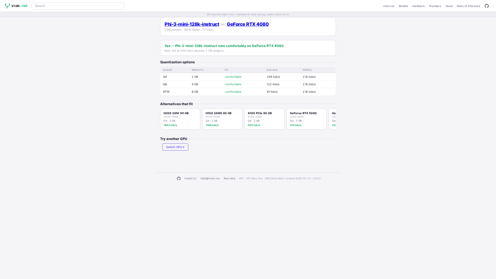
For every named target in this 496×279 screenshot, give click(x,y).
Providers (435, 5)
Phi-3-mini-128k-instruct (192, 24)
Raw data (229, 178)
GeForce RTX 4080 (248, 24)
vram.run (389, 5)
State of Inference (468, 5)
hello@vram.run (210, 178)
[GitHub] (487, 6)
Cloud (449, 5)
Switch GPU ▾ (175, 147)
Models (403, 5)
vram (19, 6)
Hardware (418, 5)
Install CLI (190, 178)
